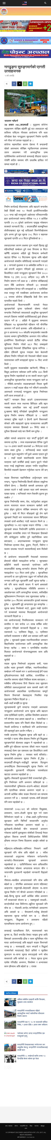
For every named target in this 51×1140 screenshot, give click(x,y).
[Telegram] (30, 83)
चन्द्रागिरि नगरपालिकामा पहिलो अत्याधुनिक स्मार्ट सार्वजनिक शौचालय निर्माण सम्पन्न (30, 1013)
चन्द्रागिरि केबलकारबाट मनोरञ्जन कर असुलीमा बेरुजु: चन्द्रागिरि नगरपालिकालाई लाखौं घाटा (32, 1047)
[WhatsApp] (25, 83)
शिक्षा (31, 1126)
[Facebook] (14, 83)
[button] (45, 3)
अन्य (26, 1128)
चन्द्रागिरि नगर (24, 1126)
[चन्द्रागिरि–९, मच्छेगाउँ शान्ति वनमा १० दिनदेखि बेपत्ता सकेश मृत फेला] (10, 1059)
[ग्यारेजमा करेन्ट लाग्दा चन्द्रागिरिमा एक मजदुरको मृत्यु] (10, 1036)
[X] (19, 83)
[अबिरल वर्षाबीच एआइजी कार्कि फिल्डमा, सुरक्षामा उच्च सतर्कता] (10, 1002)
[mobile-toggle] (4, 3)
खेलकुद (42, 1126)
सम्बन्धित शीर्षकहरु (11, 993)
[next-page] (9, 1067)
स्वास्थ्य (36, 1126)
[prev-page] (5, 1067)
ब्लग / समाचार (8, 1126)
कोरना (16, 1126)
